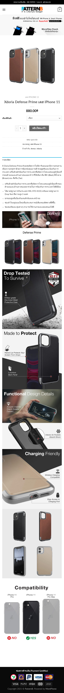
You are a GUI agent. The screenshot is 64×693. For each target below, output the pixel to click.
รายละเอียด (6, 160)
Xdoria (39, 149)
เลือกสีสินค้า (7, 118)
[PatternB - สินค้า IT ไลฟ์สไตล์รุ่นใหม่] (32, 9)
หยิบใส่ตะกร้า (39, 128)
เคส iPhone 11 (32, 97)
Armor (33, 149)
